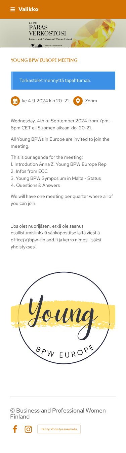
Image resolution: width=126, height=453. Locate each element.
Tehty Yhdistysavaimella (59, 429)
